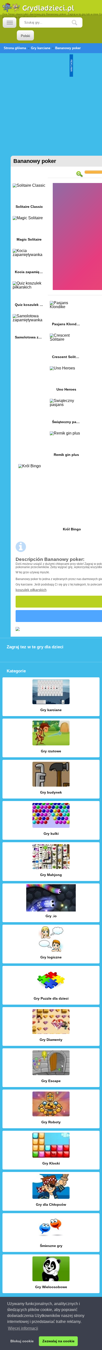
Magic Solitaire (29, 230)
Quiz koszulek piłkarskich (29, 295)
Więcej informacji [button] (23, 1328)
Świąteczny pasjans (66, 413)
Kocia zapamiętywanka (29, 263)
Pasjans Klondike (66, 315)
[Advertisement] (51, 102)
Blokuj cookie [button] (22, 1341)
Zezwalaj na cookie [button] (58, 1341)
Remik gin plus (66, 445)
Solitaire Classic (29, 197)
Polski (25, 36)
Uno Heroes (66, 380)
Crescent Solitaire (66, 347)
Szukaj (78, 23)
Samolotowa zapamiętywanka (29, 328)
